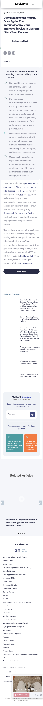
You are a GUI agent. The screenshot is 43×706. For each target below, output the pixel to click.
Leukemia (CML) (9, 578)
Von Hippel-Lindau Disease (13, 661)
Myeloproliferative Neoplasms (14, 627)
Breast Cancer (8, 564)
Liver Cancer (7, 606)
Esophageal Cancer (10, 588)
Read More (21, 271)
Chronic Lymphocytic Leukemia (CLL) (17, 568)
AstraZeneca (26, 263)
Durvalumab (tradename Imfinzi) (17, 213)
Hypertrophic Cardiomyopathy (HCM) (17, 602)
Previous (2, 503)
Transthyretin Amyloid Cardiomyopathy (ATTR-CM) (20, 656)
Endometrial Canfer (10, 585)
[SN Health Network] (21, 550)
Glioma (5, 595)
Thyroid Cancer (8, 651)
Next (40, 503)
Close (37, 695)
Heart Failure (7, 599)
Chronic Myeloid (9, 571)
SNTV (8, 676)
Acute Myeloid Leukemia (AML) (15, 557)
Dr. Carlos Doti (26, 256)
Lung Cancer (7, 609)
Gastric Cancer (8, 592)
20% (21, 195)
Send (32, 414)
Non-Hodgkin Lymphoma (12, 633)
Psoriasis (6, 637)
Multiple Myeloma (9, 616)
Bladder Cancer (8, 561)
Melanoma (7, 613)
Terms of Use (8, 681)
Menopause (7, 630)
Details (6, 61)
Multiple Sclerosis (9, 620)
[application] (27, 684)
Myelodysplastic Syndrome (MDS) (15, 623)
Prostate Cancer (9, 644)
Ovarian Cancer (8, 640)
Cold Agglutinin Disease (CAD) (14, 574)
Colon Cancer (8, 581)
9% (29, 195)
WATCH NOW (22, 695)
